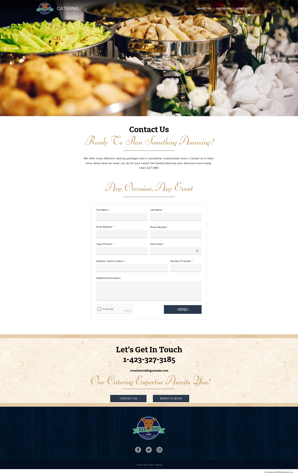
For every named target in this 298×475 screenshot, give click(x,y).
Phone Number (158, 227)
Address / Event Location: (110, 261)
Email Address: (104, 227)
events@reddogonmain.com (149, 370)
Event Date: (157, 244)
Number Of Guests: (181, 261)
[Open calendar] (197, 251)
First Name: (102, 210)
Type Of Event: (104, 244)
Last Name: (156, 210)
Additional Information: (108, 278)
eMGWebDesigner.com (284, 472)
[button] (224, 8)
